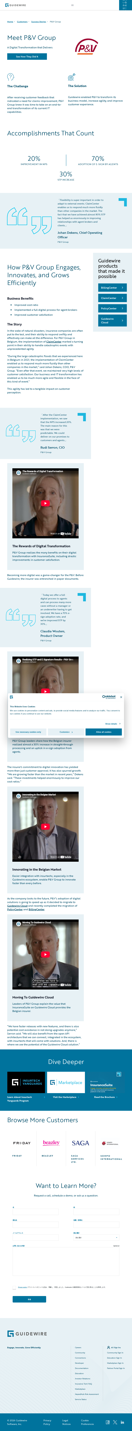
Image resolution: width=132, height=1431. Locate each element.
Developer (79, 1363)
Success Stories (38, 21)
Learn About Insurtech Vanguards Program (19, 1098)
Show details (111, 724)
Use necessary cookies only (28, 732)
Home (10, 21)
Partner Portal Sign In (116, 1368)
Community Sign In (115, 1352)
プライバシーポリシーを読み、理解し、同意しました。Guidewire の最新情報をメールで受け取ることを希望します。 (62, 1287)
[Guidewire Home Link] (27, 1334)
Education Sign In (114, 1357)
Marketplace (80, 1389)
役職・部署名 (77, 1220)
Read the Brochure (104, 1097)
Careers (78, 1347)
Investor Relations (82, 1378)
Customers (22, 21)
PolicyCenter (15, 909)
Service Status (80, 1399)
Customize (64, 732)
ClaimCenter (53, 341)
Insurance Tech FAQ (83, 1383)
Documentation (81, 1368)
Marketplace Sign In (115, 1363)
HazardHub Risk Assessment (87, 1394)
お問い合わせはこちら (125, 5)
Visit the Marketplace (64, 1097)
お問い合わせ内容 (19, 1246)
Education (79, 1373)
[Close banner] (121, 697)
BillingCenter (36, 909)
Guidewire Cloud (17, 906)
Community (80, 1352)
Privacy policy (22, 1287)
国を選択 (76, 1233)
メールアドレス (18, 1233)
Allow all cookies (104, 732)
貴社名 (15, 1220)
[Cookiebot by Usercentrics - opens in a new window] (104, 697)
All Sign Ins (116, 1347)
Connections (80, 1357)
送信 (29, 1299)
